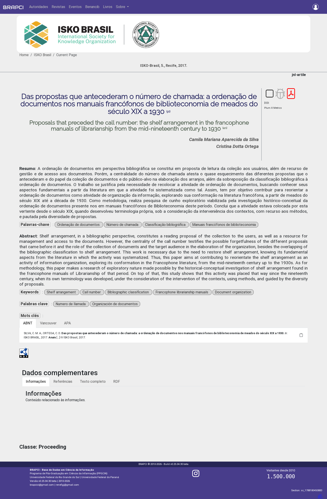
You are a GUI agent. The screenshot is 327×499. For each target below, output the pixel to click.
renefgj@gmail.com (67, 484)
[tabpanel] (163, 335)
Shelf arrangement (62, 292)
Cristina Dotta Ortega (237, 146)
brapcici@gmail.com (42, 484)
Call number (92, 292)
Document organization (233, 292)
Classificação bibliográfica (165, 225)
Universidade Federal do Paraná (100, 477)
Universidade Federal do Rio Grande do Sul (54, 477)
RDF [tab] (116, 381)
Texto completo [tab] (93, 381)
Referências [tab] (62, 381)
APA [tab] (67, 323)
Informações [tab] (36, 381)
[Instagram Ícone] (195, 475)
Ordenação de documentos (79, 225)
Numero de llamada (71, 304)
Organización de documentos (115, 304)
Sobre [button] (121, 7)
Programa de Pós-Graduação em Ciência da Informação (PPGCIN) (68, 473)
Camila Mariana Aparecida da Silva (224, 139)
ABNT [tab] (27, 323)
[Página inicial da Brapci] (13, 6)
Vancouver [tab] (48, 323)
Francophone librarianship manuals (182, 292)
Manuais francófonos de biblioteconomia (224, 225)
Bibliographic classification (128, 292)
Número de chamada (122, 225)
